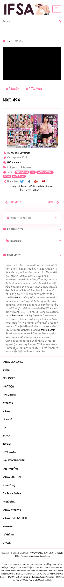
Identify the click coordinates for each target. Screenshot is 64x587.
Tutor (7, 176)
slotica (56, 295)
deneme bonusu (54, 316)
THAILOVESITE (31, 574)
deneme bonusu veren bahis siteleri (23, 320)
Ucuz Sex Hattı (45, 580)
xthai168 (37, 190)
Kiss (32, 172)
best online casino (21, 324)
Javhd (28, 190)
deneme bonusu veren (38, 291)
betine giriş (8, 284)
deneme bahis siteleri (23, 309)
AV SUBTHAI (10, 395)
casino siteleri (44, 309)
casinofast (39, 280)
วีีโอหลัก (13, 88)
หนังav (6, 411)
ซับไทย (6, 370)
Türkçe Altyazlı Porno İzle (43, 577)
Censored (9, 378)
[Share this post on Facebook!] (29, 182)
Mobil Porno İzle (30, 580)
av (4, 428)
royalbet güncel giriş (45, 262)
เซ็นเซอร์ (7, 419)
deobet (46, 295)
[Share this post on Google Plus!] (36, 182)
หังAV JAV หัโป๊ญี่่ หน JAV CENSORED (32, 568)
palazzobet (8, 295)
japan (6, 436)
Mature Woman (45, 172)
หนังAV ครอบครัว (12, 510)
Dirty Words (22, 172)
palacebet (10, 288)
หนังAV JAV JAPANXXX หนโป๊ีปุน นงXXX (41, 565)
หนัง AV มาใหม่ (10, 469)
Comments (14, 162)
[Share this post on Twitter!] (22, 182)
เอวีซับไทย (8, 535)
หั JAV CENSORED (14, 574)
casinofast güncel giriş (14, 266)
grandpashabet (42, 273)
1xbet (27, 327)
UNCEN (7, 543)
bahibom (51, 280)
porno (6, 262)
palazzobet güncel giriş (28, 270)
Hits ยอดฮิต (9, 452)
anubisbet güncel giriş (21, 273)
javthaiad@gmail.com (40, 556)
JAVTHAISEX (16, 577)
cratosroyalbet (43, 331)
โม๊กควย (7, 444)
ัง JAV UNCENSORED (12, 565)
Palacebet (26, 280)
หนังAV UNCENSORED (15, 518)
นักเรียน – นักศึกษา (12, 493)
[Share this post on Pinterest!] (43, 182)
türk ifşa (12, 571)
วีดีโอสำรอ (35, 88)
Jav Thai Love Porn (20, 153)
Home (9, 41)
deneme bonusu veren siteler (36, 313)
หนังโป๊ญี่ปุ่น (9, 386)
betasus (53, 327)
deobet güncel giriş (53, 288)
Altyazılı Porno (19, 186)
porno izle (15, 262)
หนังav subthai (12, 477)
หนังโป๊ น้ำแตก (18, 176)
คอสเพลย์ (7, 526)
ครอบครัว (8, 403)
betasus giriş (39, 327)
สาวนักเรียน (9, 502)
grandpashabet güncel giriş (17, 277)
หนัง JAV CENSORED (14, 460)
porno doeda (27, 262)
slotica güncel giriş (37, 266)
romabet (27, 334)
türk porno (21, 571)
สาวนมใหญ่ (9, 485)
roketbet (38, 334)
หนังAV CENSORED (13, 362)
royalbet (57, 291)
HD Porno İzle (36, 186)
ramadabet (46, 302)
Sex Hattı (31, 571)
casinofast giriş (12, 334)
